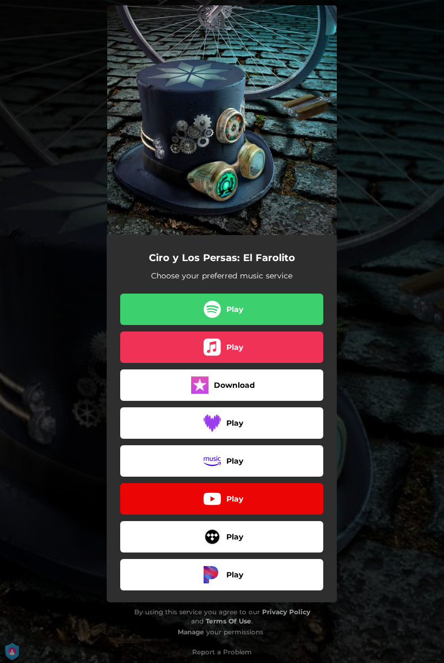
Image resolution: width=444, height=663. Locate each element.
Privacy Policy (286, 612)
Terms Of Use (228, 621)
